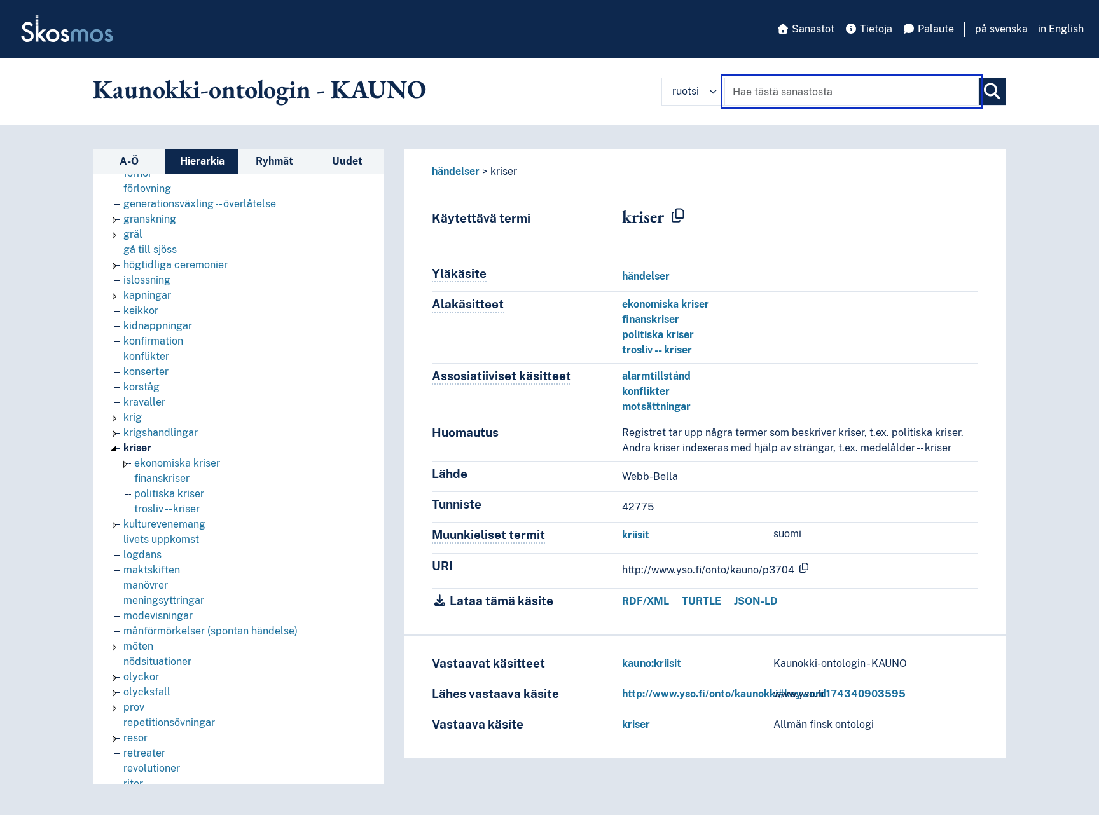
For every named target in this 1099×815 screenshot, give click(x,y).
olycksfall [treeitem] (146, 692)
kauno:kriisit (651, 663)
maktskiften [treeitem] (151, 570)
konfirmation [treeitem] (153, 341)
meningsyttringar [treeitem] (163, 600)
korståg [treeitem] (141, 387)
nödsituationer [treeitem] (157, 661)
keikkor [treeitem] (140, 311)
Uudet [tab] (347, 161)
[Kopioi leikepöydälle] (678, 216)
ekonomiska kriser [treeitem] (177, 463)
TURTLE (701, 601)
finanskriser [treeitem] (162, 478)
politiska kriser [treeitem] (169, 494)
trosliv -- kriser (657, 350)
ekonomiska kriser (665, 304)
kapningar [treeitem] (147, 295)
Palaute (934, 29)
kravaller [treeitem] (144, 402)
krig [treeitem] (132, 417)
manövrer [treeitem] (145, 585)
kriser (636, 724)
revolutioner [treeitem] (151, 768)
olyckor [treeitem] (141, 677)
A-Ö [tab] (129, 161)
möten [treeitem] (138, 646)
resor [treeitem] (135, 738)
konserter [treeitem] (146, 372)
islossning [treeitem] (146, 280)
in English (1061, 29)
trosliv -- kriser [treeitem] (167, 509)
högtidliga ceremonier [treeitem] (175, 265)
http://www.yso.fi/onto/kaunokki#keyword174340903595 (764, 694)
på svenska (1001, 29)
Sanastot (811, 29)
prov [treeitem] (133, 707)
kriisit (635, 535)
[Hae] (992, 92)
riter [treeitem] (133, 783)
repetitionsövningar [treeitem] (169, 722)
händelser (456, 171)
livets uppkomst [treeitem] (161, 539)
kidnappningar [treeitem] (157, 326)
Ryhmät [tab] (274, 161)
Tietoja (874, 29)
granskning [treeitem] (149, 219)
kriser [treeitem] (137, 448)
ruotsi (685, 91)
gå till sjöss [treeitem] (150, 249)
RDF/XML (645, 601)
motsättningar (656, 407)
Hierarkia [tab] (202, 161)
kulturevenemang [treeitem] (164, 524)
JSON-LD (756, 601)
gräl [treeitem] (132, 234)
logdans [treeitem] (142, 555)
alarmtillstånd (656, 376)
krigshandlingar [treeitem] (160, 433)
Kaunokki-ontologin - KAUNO (259, 89)
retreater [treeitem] (144, 753)
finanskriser (650, 319)
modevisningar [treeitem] (158, 616)
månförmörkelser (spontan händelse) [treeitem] (210, 631)
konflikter (646, 391)
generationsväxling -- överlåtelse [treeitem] (199, 204)
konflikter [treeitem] (146, 356)
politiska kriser (658, 335)
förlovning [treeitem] (147, 188)
